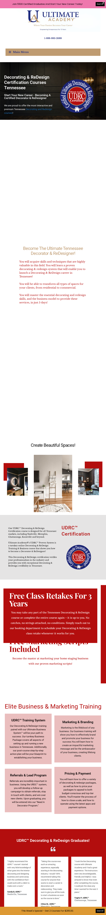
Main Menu (21, 52)
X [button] (103, 2)
